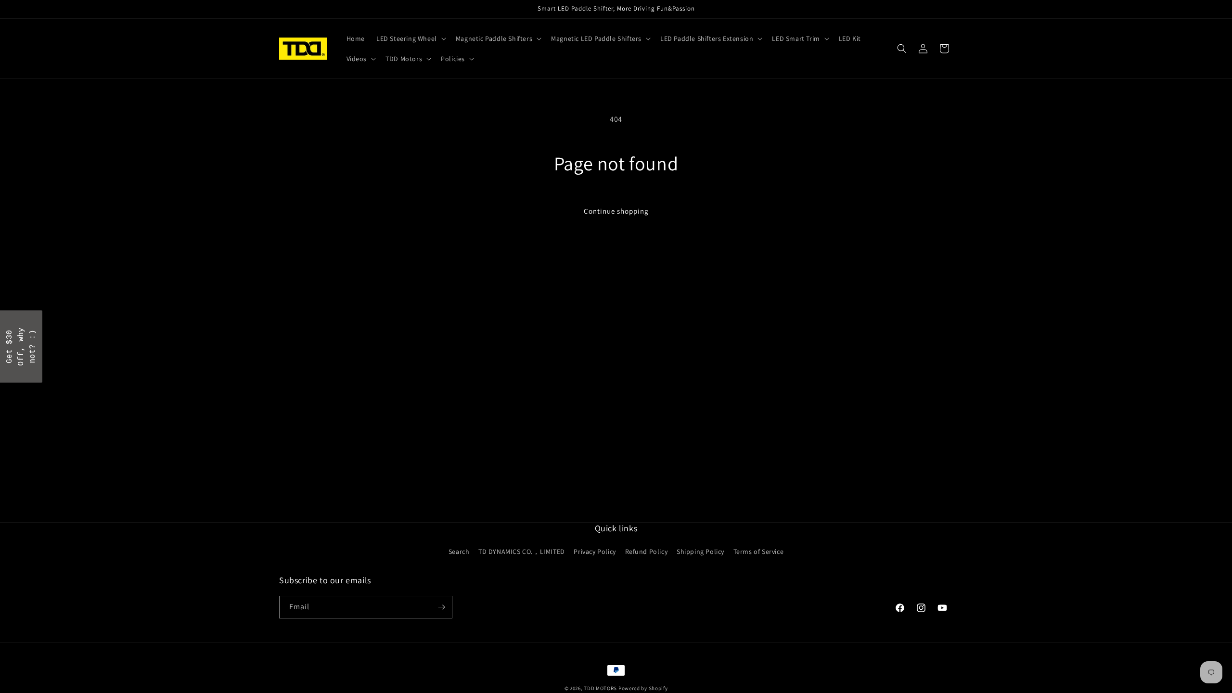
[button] (410, 38)
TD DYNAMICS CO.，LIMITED (521, 551)
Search (459, 551)
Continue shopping (616, 211)
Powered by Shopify (643, 688)
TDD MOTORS (601, 688)
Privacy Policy (595, 551)
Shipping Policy (700, 551)
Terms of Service (758, 551)
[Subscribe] (441, 607)
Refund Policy (646, 551)
